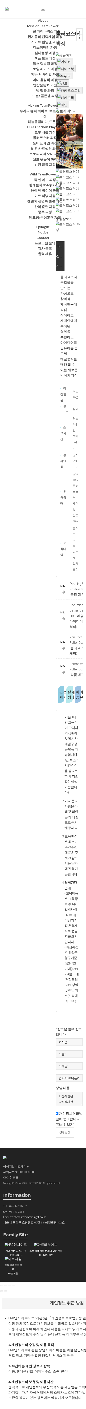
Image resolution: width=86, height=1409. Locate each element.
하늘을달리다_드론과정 (45, 121)
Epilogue (43, 227)
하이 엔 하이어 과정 (45, 190)
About (43, 20)
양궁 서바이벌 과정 (45, 74)
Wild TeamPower (43, 174)
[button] (65, 1124)
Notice (43, 232)
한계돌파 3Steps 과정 (45, 185)
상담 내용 (64, 1088)
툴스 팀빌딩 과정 (45, 63)
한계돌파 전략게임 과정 (45, 36)
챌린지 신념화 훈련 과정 (45, 201)
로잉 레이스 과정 (45, 69)
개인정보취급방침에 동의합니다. (69, 1118)
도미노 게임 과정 (45, 143)
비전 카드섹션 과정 (45, 148)
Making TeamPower (43, 105)
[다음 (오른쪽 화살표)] (5, 1291)
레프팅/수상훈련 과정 (45, 217)
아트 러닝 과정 (45, 196)
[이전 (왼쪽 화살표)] (1, 1291)
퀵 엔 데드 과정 (45, 180)
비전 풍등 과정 (45, 164)
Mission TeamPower (43, 26)
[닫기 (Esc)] (1, 1285)
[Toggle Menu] (43, 10)
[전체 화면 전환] (9, 1285)
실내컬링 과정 (45, 53)
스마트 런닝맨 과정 (45, 42)
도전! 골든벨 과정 (45, 96)
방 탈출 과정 (45, 90)
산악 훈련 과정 (45, 206)
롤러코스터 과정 (45, 137)
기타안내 (60, 266)
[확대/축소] (13, 1285)
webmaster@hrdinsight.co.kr (28, 1217)
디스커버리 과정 (45, 47)
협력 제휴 (45, 254)
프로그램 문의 (45, 243)
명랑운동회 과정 (45, 85)
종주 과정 (45, 212)
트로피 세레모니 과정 (45, 154)
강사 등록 (45, 248)
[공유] (5, 1285)
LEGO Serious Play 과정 (45, 127)
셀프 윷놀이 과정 (45, 159)
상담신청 (64, 1132)
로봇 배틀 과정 (45, 132)
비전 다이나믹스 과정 (45, 31)
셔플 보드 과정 (45, 58)
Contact (43, 238)
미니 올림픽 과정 (45, 80)
